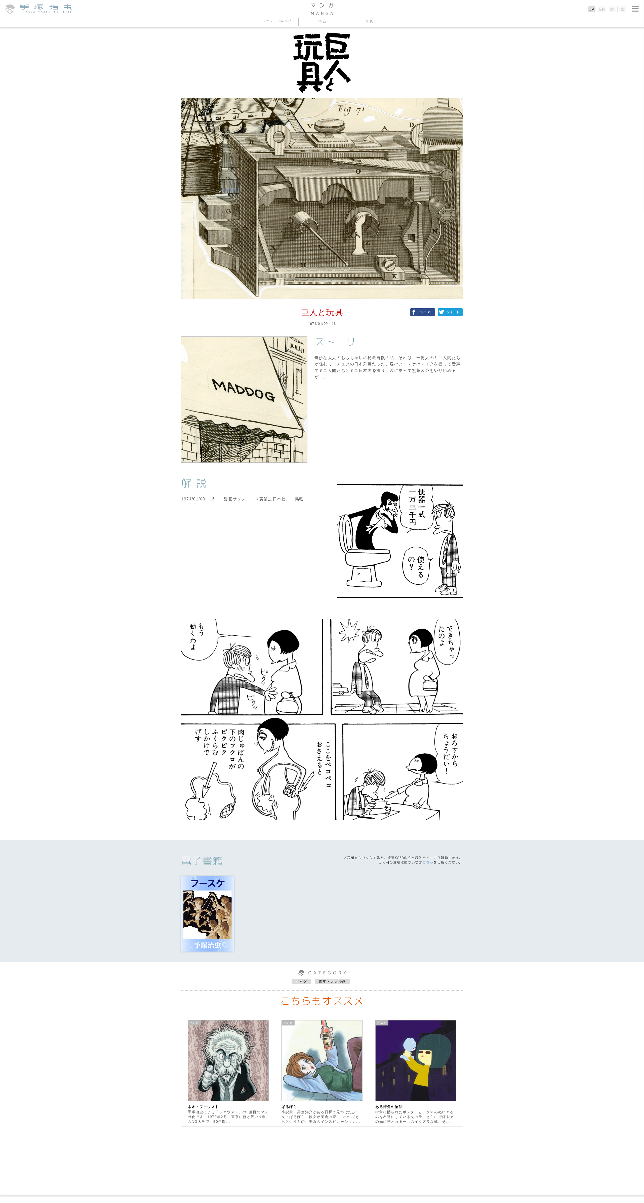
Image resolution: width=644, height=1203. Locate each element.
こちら (427, 862)
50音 (322, 21)
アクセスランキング (274, 21)
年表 (369, 21)
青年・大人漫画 (332, 981)
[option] (228, 1070)
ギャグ (301, 981)
